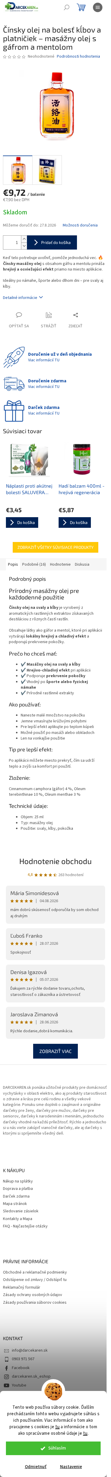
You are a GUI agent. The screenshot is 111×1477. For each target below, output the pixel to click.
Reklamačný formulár (21, 1287)
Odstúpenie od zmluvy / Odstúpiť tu (35, 1280)
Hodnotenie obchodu (55, 861)
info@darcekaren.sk (30, 1350)
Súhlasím (57, 1448)
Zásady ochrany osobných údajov (32, 1295)
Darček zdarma (16, 1196)
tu (57, 1427)
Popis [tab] (13, 564)
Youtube (19, 1385)
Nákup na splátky (18, 1181)
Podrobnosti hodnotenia (78, 56)
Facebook (21, 1368)
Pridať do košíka (56, 242)
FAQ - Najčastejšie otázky (25, 1226)
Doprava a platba (18, 1189)
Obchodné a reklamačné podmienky (35, 1272)
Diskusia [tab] (82, 564)
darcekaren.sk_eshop (31, 1376)
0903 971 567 (23, 1359)
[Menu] (98, 7)
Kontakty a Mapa (17, 1219)
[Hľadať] (67, 7)
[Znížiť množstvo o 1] (24, 245)
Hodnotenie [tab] (60, 564)
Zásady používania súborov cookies (35, 1302)
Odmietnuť (35, 1467)
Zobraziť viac (55, 1051)
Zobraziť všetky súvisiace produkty (55, 547)
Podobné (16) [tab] (34, 564)
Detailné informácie (20, 298)
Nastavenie (71, 1467)
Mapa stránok (15, 1204)
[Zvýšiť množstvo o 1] (24, 239)
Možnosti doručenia (80, 225)
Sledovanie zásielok (20, 1211)
